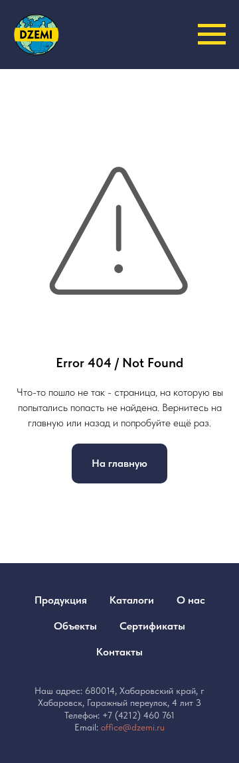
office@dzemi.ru (133, 727)
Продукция (61, 600)
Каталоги (132, 600)
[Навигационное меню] (212, 34)
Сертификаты (152, 626)
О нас (191, 600)
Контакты (119, 651)
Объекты (75, 626)
